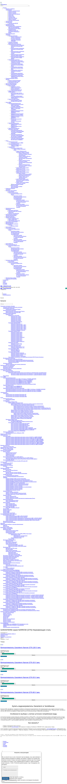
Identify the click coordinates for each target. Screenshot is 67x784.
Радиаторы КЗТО (9, 314)
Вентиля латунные (7, 469)
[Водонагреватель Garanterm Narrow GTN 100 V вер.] (2, 644)
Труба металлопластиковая (12, 544)
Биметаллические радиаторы (14, 44)
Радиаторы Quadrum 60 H (16, 336)
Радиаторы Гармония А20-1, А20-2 (18, 324)
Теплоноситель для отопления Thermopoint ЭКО (16, 396)
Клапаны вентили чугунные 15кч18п (13, 472)
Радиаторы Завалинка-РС (16, 321)
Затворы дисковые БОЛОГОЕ (12, 492)
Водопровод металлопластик (9, 539)
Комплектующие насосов (16, 89)
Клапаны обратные (7, 495)
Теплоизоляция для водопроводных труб (14, 565)
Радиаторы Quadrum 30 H (16, 332)
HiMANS (5, 626)
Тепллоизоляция (6, 563)
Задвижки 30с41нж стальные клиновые (14, 485)
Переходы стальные (12, 18)
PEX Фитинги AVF (12, 552)
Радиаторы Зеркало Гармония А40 (18, 353)
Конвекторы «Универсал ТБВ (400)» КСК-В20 (13, 605)
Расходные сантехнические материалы (11, 562)
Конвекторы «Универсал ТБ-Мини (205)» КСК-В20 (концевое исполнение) (22, 578)
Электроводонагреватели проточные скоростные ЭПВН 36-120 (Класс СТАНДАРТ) (17, 135)
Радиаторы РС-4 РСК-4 (16, 319)
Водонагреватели (9, 222)
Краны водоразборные (8, 499)
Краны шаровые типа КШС (9, 506)
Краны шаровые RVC (10, 503)
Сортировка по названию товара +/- (8, 633)
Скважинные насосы (15, 86)
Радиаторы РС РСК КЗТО (11, 278)
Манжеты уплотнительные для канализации (12, 560)
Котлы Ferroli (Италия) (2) (11, 244)
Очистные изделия (7, 561)
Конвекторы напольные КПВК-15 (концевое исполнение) (18, 588)
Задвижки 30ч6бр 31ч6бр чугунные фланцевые (16, 478)
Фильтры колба (6, 510)
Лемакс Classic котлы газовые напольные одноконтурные (25, 174)
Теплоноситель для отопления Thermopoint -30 (16, 395)
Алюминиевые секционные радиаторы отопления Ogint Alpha (17, 68)
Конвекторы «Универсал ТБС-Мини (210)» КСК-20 (14, 580)
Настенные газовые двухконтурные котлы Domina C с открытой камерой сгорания (22, 206)
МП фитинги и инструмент (11, 541)
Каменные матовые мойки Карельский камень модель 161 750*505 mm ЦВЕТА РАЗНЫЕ (25, 443)
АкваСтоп (5, 525)
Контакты (5, 284)
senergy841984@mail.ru (52, 728)
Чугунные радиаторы (12, 35)
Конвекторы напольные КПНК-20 (10, 593)
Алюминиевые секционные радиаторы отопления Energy (17, 74)
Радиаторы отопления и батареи (8, 306)
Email (3, 781)
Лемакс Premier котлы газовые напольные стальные (22, 170)
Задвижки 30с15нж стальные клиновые (14, 488)
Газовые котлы (11, 146)
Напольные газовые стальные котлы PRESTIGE (21, 418)
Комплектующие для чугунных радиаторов (12, 368)
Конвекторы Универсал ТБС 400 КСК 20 (11, 574)
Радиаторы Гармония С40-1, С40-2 (18, 329)
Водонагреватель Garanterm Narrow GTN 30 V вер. (20, 662)
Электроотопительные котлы (14, 103)
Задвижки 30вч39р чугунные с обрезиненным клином (17, 483)
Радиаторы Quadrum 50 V (16, 340)
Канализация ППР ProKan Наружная (11, 556)
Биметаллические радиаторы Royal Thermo (15, 311)
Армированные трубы (15, 534)
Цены (4, 281)
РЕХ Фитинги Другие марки (14, 554)
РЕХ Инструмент (9, 549)
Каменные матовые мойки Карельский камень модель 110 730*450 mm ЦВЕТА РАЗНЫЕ (25, 440)
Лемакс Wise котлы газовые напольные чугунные (21, 417)
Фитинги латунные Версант (14, 13)
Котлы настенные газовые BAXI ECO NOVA (20, 423)
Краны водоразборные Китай (12, 500)
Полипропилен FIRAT (10, 532)
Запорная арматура (10, 216)
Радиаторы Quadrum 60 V (16, 334)
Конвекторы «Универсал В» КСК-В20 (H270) (12, 599)
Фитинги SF (10, 15)
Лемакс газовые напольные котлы (15, 402)
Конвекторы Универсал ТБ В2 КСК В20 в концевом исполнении (19, 572)
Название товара (4, 634)
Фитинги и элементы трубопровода (10, 9)
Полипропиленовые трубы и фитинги (9, 513)
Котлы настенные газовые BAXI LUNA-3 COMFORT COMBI (23, 428)
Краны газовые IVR (12, 219)
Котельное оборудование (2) (12, 260)
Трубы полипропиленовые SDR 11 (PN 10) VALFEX (17, 515)
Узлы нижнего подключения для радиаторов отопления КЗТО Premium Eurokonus (26, 357)
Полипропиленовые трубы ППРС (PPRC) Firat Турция (19, 533)
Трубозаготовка (11, 17)
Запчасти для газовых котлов (7, 448)
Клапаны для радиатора (13, 213)
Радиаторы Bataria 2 (15, 349)
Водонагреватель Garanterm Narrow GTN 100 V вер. (21, 647)
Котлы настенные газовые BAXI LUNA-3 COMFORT (22, 427)
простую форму (15, 726)
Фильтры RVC (6, 508)
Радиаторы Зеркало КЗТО (13, 351)
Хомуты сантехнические (8, 568)
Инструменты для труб (13, 82)
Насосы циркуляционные (11, 83)
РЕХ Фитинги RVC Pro (13, 553)
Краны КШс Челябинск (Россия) (12, 507)
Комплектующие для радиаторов (10, 209)
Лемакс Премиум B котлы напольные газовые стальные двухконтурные (25, 165)
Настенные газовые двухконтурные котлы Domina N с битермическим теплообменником (20, 197)
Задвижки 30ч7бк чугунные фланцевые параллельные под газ (19, 480)
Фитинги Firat (11, 538)
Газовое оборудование (11, 217)
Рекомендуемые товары (11, 277)
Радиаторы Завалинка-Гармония (18, 330)
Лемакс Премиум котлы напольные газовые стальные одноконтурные (25, 154)
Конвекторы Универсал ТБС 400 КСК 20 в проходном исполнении (20, 576)
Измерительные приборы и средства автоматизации (11, 215)
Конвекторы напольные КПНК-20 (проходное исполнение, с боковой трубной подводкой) (25, 598)
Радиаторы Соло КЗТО (13, 342)
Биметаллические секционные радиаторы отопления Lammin (17, 52)
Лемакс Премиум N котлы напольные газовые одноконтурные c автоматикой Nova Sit (25, 162)
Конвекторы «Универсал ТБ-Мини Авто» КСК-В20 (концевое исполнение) (21, 586)
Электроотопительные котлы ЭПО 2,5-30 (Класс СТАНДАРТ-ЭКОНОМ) (17, 105)
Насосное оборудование (11, 84)
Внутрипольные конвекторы (9, 358)
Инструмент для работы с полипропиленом (12, 555)
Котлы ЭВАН (8, 102)
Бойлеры (10, 224)
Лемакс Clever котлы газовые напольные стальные (22, 183)
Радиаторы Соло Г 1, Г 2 (16, 344)
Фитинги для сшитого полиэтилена (13, 551)
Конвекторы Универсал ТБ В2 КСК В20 (11, 571)
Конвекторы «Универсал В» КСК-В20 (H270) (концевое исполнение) (20, 600)
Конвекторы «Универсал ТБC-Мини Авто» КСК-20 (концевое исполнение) (21, 590)
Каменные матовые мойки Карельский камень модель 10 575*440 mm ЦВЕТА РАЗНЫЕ (24, 439)
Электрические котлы (13, 141)
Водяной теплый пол (5, 445)
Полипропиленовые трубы (14, 81)
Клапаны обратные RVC (11, 496)
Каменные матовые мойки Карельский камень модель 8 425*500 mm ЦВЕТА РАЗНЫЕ (24, 441)
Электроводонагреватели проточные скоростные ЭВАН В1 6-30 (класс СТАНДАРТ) (17, 138)
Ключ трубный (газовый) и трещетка (11, 559)
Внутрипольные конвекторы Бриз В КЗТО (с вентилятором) (21, 361)
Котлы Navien (11, 191)
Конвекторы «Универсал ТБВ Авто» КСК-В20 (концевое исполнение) (20, 584)
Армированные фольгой (19, 536)
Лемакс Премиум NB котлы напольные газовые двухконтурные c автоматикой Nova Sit (25, 158)
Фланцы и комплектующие (14, 10)
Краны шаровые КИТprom (11, 505)
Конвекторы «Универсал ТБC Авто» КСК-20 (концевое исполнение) (20, 592)
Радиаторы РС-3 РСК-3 (16, 318)
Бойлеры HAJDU (14, 225)
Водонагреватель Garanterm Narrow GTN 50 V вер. (20, 677)
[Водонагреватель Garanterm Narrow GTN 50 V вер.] (2, 674)
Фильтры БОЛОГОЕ (7, 509)
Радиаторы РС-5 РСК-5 (16, 320)
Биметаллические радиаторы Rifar (13, 312)
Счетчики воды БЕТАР (13, 23)
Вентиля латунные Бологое (12, 470)
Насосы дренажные (15, 88)
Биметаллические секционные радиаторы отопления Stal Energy (17, 46)
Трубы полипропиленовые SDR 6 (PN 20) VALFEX (16, 517)
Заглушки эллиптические (13, 20)
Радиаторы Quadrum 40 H (16, 335)
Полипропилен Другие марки (12, 530)
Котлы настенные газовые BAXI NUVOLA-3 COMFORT (22, 429)
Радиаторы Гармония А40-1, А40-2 (18, 327)
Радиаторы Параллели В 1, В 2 (17, 347)
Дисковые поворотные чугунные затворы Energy (16, 494)
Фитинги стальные (12, 12)
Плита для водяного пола (11, 564)
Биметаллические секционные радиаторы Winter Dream (17, 55)
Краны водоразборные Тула (12, 501)
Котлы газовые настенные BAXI (15, 422)
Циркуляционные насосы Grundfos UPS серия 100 (16, 101)
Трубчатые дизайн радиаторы (9, 313)
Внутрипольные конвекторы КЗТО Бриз (14, 359)
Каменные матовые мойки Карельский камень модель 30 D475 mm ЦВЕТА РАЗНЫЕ (24, 437)
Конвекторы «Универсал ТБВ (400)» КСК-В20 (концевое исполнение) (20, 606)
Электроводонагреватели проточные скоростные (13, 129)
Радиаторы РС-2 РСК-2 (16, 317)
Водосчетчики (6, 526)
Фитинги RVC (11, 16)
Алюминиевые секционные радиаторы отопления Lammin (17, 71)
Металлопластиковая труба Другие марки (17, 546)
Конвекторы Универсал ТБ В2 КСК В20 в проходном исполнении (20, 573)
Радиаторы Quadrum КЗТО (14, 331)
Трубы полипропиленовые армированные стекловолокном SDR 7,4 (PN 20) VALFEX (24, 518)
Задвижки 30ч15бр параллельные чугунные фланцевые (18, 479)
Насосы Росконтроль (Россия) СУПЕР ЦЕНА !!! (14, 91)
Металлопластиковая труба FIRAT (15, 545)
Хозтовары (5, 566)
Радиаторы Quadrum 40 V (16, 339)
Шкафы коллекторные (8, 528)
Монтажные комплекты (13, 210)
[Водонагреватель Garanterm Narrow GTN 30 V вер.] (2, 659)
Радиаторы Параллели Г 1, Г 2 (17, 346)
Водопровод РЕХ (6, 547)
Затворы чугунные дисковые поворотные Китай (16, 493)
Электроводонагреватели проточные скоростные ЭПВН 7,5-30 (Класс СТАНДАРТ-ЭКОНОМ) (17, 132)
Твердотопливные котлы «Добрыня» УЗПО (16, 145)
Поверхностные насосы (16, 87)
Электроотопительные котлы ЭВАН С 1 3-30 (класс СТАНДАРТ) (17, 108)
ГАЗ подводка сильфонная (14, 220)
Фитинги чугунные (12, 11)
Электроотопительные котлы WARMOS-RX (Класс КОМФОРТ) (17, 111)
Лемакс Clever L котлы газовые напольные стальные (22, 416)
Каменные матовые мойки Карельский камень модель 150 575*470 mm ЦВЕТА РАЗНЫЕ (25, 442)
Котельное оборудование (11, 190)
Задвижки (5, 477)
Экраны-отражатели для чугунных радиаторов (16, 37)
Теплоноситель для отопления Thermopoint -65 (16, 394)
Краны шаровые (6, 502)
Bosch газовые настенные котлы (15, 420)
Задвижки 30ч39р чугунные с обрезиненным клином (17, 484)
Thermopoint (5, 393)
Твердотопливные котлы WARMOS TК (16, 125)
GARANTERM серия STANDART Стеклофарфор (13, 625)
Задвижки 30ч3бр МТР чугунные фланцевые (15, 482)
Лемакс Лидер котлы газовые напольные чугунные (22, 168)
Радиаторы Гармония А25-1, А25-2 (18, 325)
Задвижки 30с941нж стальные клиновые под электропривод (18, 486)
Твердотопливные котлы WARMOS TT (16, 127)
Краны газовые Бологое (13, 218)
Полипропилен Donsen (11, 531)
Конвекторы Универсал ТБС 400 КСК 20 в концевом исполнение (19, 575)
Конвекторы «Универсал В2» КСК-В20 (11, 602)
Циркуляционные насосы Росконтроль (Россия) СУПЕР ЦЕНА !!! (17, 94)
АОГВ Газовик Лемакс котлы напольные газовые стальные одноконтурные (22, 180)
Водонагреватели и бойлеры (12, 223)
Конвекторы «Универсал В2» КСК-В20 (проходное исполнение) (19, 604)
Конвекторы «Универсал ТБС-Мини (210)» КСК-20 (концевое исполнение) (22, 581)
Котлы (7, 140)
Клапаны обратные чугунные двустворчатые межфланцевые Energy (20, 498)
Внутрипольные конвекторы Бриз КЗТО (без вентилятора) (20, 360)
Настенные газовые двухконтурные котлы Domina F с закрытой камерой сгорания (22, 201)
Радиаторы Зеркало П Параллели (18, 356)
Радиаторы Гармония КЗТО (14, 322)
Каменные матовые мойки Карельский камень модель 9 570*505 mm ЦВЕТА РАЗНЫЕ (24, 444)
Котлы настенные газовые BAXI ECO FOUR (20, 425)
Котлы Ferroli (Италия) (13, 192)
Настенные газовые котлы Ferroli (13, 371)
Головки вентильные (7, 474)
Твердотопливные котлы (13, 123)
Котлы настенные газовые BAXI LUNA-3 (19, 426)
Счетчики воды (9, 22)
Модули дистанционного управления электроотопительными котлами (16, 120)
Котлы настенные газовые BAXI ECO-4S (19, 424)
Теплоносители (9, 21)
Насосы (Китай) (11, 85)
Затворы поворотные (7, 491)
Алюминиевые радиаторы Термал (13, 309)
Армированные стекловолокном (20, 535)
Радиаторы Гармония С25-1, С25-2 (18, 326)
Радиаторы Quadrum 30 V (16, 338)
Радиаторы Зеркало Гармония (17, 352)
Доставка (5, 283)
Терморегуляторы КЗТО (13, 362)
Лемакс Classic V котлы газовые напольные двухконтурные (24, 177)
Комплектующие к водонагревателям (11, 627)
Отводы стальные (12, 19)
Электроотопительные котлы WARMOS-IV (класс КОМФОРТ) (17, 116)
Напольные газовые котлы (16, 147)
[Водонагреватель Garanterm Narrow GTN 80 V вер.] (2, 689)
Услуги (4, 280)
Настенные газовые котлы (11, 419)
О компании (5, 279)
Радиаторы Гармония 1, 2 (16, 323)
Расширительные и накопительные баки (10, 25)
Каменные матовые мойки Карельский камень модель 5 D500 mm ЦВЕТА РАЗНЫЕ (23, 438)
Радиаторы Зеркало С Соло (17, 354)
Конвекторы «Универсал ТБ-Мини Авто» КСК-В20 (13, 585)
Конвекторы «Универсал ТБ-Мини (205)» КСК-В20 (14, 577)
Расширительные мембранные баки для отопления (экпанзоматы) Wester (13, 31)
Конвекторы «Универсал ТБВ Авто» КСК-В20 (12, 583)
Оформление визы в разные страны (8, 447)
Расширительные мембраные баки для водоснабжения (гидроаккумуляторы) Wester (14, 27)
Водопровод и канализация (12, 221)
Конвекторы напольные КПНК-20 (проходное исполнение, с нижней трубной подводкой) (25, 594)
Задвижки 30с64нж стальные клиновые (14, 487)
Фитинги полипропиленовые (14, 80)
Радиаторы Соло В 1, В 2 (16, 343)
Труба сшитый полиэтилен (11, 550)
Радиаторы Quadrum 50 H (16, 333)
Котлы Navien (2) (9, 243)
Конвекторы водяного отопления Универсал (10, 570)
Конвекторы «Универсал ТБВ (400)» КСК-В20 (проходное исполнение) (21, 607)
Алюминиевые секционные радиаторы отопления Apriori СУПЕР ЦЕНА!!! (17, 76)
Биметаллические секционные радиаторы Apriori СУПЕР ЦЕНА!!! (17, 57)
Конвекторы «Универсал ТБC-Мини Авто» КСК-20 (13, 589)
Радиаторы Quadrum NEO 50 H (17, 337)
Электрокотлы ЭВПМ (10, 399)
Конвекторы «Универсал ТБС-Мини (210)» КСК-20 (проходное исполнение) (22, 582)
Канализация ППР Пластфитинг (10, 557)
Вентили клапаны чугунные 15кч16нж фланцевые (16, 473)
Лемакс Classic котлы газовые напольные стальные (22, 172)
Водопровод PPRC (7, 529)
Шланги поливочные (10, 567)
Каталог (4, 7)
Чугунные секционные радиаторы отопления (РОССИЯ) (16, 39)
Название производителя (6, 636)
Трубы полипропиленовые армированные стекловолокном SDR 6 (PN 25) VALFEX (23, 519)
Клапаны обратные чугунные (12, 497)
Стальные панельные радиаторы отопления (13, 42)
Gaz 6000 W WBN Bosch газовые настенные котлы (22, 421)
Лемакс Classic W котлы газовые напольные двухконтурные (26, 414)
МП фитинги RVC (9, 540)
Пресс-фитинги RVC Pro (11, 543)
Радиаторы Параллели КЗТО (14, 345)
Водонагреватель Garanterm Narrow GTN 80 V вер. (20, 692)
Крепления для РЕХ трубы (11, 548)
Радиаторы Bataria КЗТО (13, 348)
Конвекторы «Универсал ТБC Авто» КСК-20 (12, 591)
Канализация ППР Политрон (9, 558)
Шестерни (3, 523)
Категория (3, 635)
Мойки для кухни (4, 434)
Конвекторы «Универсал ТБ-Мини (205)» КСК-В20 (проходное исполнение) (22, 579)
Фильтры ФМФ (6, 511)
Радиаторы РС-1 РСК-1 (16, 316)
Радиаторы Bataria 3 (15, 350)
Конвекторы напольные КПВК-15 (10, 587)
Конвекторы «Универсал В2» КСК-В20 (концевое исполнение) (19, 603)
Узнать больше (4, 656)
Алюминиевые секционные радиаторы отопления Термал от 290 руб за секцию (17, 61)
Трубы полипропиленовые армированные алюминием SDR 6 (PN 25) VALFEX (22, 520)
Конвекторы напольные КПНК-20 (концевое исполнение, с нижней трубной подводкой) (24, 597)
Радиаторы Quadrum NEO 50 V (17, 341)
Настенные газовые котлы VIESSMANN (16, 430)
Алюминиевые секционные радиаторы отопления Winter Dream (17, 64)
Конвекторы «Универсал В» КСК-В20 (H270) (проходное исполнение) (21, 601)
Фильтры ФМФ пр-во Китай (9, 512)
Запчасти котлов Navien (8, 449)
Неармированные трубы (16, 537)
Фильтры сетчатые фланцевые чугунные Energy (13, 476)
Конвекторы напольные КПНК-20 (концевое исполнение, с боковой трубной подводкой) (24, 595)
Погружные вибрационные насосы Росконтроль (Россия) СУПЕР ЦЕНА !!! (17, 97)
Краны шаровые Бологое (11, 504)
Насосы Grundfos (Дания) (13, 99)
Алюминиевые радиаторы (14, 59)
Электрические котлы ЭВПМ (17, 142)
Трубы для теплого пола (8, 446)
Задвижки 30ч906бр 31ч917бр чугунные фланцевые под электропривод (21, 481)
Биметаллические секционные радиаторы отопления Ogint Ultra (17, 49)
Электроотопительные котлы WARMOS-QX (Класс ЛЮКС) (17, 114)
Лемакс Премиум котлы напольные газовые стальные (22, 152)
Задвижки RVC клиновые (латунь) (13, 490)
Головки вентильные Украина (12, 475)
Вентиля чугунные (7, 471)
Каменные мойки (6, 436)
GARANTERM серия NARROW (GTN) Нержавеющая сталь (15, 624)
